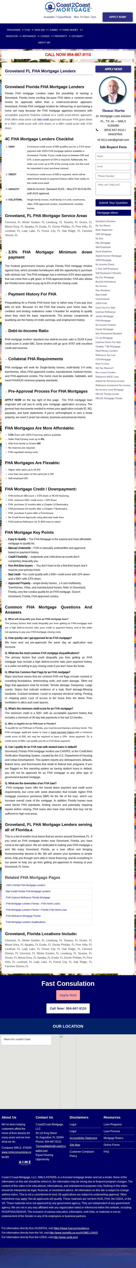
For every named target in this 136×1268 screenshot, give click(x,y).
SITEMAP (77, 36)
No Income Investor (106, 325)
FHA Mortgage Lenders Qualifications (25, 922)
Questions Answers (106, 221)
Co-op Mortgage (104, 337)
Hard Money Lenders (107, 350)
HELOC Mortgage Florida (109, 398)
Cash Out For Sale (105, 307)
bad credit (43, 119)
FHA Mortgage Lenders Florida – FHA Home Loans (33, 903)
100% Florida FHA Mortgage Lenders (25, 885)
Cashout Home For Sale (108, 342)
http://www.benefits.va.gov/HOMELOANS (73, 1232)
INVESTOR (12, 36)
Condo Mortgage (104, 329)
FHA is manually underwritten (51, 547)
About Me (44, 42)
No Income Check (105, 264)
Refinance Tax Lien (106, 355)
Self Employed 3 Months (108, 273)
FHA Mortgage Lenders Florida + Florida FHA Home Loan (36, 909)
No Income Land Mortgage (110, 389)
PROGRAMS (13, 30)
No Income (101, 286)
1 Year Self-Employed (107, 268)
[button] (48, 625)
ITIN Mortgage (103, 359)
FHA (27, 30)
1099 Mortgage (104, 260)
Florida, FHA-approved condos (40, 596)
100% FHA (101, 303)
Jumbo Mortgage (104, 316)
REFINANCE (29, 36)
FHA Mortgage (103, 320)
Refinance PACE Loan (107, 376)
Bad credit (14, 574)
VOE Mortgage (103, 234)
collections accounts (61, 556)
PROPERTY (61, 36)
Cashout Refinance (106, 312)
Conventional (102, 299)
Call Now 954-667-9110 (68, 54)
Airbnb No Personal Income (110, 381)
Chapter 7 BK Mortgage (108, 346)
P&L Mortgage (103, 242)
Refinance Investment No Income (113, 385)
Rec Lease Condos (106, 372)
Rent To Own (102, 363)
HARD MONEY (70, 30)
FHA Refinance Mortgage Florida (23, 916)
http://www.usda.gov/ (66, 1237)
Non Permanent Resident (109, 333)
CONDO (45, 36)
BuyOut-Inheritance (106, 281)
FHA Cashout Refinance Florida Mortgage (28, 897)
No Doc (99, 238)
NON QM (40, 30)
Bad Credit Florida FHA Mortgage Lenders (28, 891)
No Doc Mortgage (105, 277)
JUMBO (54, 30)
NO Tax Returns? (105, 368)
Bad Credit (101, 294)
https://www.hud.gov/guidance (71, 1228)
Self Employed (103, 247)
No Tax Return (103, 225)
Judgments (36, 556)
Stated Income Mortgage (109, 255)
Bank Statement (104, 230)
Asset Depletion (104, 251)
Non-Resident (103, 290)
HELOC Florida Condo (107, 394)
